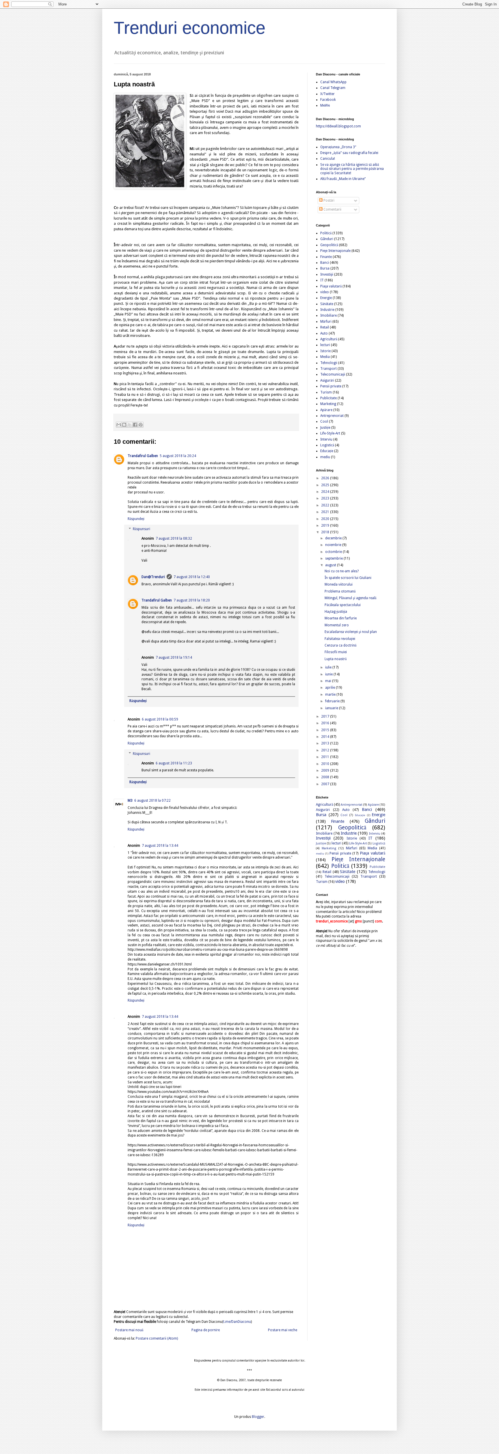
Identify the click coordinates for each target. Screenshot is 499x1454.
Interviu (326, 439)
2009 (325, 770)
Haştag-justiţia (336, 612)
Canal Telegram (332, 88)
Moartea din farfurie (341, 618)
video (324, 292)
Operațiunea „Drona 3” (338, 147)
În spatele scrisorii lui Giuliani (348, 578)
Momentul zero (337, 625)
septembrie (334, 558)
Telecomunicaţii (332, 374)
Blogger (258, 1417)
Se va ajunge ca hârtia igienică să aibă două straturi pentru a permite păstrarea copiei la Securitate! (352, 169)
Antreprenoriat (332, 416)
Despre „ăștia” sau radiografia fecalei (349, 153)
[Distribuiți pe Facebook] (135, 425)
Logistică (327, 445)
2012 (325, 750)
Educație (326, 451)
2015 (325, 730)
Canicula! (327, 159)
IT (322, 280)
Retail (324, 327)
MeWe (325, 105)
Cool (324, 421)
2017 (325, 716)
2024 (325, 492)
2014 (325, 737)
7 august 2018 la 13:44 (160, 846)
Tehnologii (328, 363)
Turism (326, 392)
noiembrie (333, 545)
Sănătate (326, 304)
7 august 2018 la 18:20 (192, 600)
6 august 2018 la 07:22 (152, 801)
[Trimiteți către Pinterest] (141, 425)
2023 (325, 498)
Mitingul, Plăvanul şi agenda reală (350, 598)
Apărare (326, 410)
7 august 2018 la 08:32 (174, 538)
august (331, 565)
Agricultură (328, 339)
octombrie (334, 552)
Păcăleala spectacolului (343, 605)
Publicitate (328, 398)
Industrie (327, 310)
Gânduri (326, 239)
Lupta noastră (336, 659)
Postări (328, 200)
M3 (130, 801)
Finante (326, 257)
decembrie (333, 538)
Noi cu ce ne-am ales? (342, 571)
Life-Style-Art (330, 433)
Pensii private (330, 386)
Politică (326, 233)
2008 (325, 777)
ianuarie (332, 708)
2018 (325, 532)
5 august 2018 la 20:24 (178, 456)
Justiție (325, 428)
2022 (325, 505)
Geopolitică (329, 245)
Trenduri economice (189, 28)
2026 (325, 478)
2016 (325, 723)
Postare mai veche (282, 1330)
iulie (328, 667)
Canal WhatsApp (333, 82)
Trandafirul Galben (143, 456)
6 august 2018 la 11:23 (174, 763)
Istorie (325, 351)
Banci (324, 263)
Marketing (328, 404)
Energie (326, 298)
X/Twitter (327, 94)
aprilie (330, 688)
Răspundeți (136, 519)
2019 (325, 525)
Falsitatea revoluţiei (340, 639)
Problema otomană (340, 591)
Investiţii (326, 274)
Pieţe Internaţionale (335, 251)
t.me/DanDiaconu (237, 1322)
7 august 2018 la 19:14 (174, 657)
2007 (325, 784)
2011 (325, 757)
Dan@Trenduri (153, 577)
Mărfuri (326, 322)
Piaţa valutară (331, 286)
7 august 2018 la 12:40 (192, 577)
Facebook (328, 100)
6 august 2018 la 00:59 (160, 719)
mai (328, 681)
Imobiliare (328, 315)
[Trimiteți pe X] (130, 425)
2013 (325, 743)
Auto (324, 333)
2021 (325, 512)
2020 (325, 519)
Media (325, 357)
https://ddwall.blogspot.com (338, 126)
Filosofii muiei (336, 652)
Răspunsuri (141, 529)
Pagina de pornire (205, 1330)
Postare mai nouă (129, 1330)
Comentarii (332, 209)
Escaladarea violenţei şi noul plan (351, 632)
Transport (328, 369)
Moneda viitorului (339, 584)
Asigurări (327, 380)
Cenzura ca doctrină (340, 645)
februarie (332, 701)
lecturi (325, 345)
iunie (329, 674)
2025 (325, 485)
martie (330, 694)
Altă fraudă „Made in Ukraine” (343, 179)
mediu (325, 457)
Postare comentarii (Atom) (157, 1338)
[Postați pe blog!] (124, 425)
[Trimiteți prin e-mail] (119, 425)
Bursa (324, 268)
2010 (325, 764)
